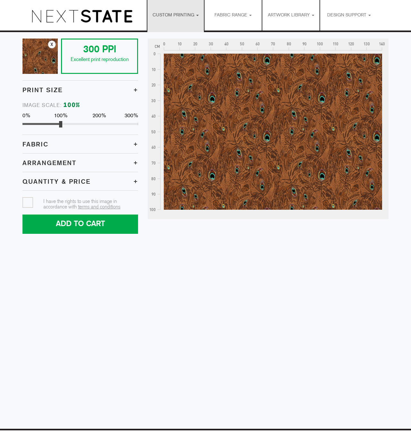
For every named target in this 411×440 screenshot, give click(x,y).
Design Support (347, 15)
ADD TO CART (80, 224)
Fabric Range (231, 15)
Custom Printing (174, 15)
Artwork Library (289, 15)
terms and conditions (99, 207)
